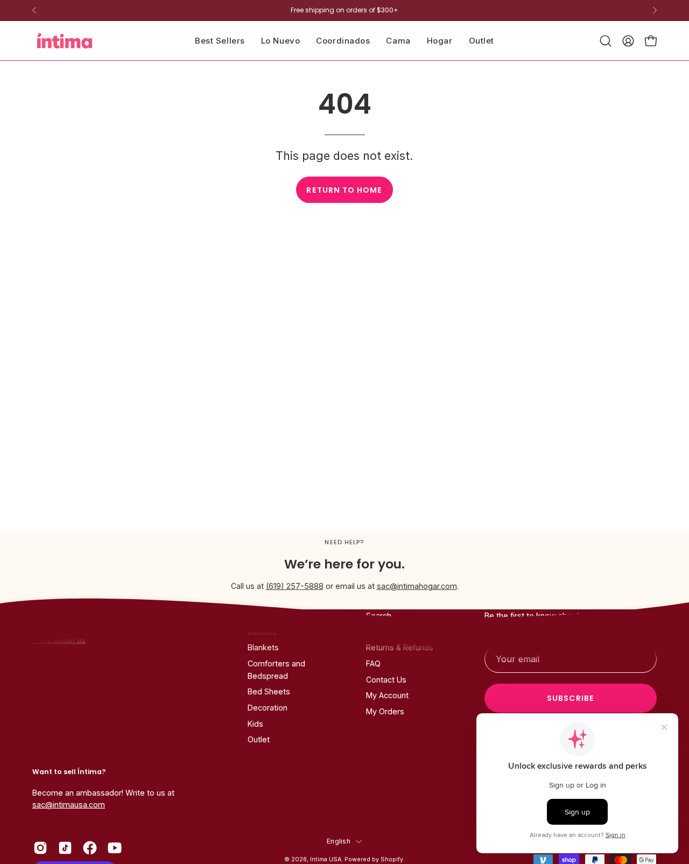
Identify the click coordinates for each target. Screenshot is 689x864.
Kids (255, 723)
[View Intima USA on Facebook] (90, 848)
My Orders (385, 711)
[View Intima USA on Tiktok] (65, 848)
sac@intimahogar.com (417, 586)
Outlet (259, 739)
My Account (387, 695)
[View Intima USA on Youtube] (115, 848)
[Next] (654, 10)
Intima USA (325, 859)
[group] (344, 10)
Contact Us (386, 679)
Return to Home (344, 190)
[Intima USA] (64, 40)
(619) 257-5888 (295, 586)
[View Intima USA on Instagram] (40, 848)
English (338, 841)
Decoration (267, 707)
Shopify (392, 859)
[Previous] (34, 10)
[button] (398, 40)
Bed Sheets (269, 692)
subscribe (571, 698)
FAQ (373, 663)
